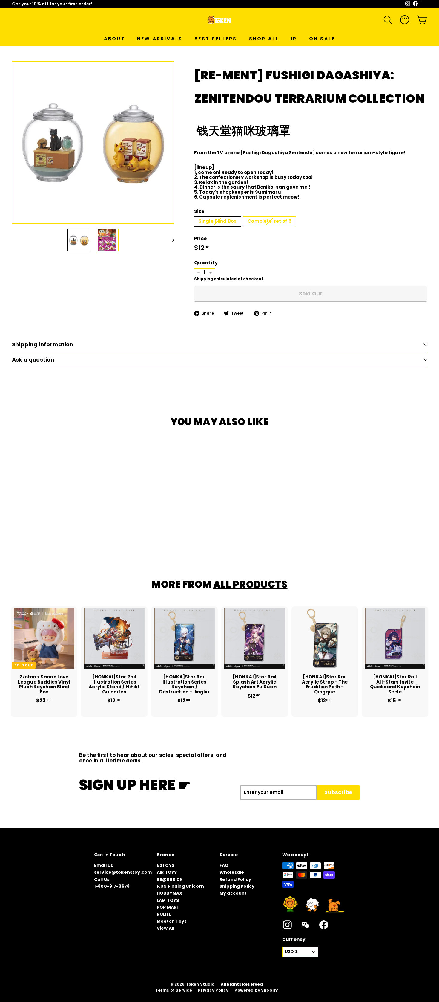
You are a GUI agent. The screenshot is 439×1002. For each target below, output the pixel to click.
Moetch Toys (172, 921)
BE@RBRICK (170, 879)
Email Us (103, 865)
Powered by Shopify (256, 990)
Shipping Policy (237, 886)
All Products (250, 584)
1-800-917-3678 (112, 886)
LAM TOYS (168, 900)
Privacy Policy (213, 990)
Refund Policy (235, 879)
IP (294, 38)
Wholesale (232, 872)
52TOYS (165, 865)
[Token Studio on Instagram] (287, 924)
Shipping (203, 278)
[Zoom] (93, 142)
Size (199, 211)
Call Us (101, 879)
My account (233, 893)
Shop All (264, 38)
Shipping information (42, 344)
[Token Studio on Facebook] (323, 924)
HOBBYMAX (169, 893)
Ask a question (33, 359)
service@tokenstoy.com (123, 872)
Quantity (206, 263)
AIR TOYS (167, 872)
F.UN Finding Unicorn (180, 886)
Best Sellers (215, 38)
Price (200, 238)
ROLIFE (164, 914)
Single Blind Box (217, 221)
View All (165, 928)
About (114, 38)
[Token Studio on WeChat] (305, 924)
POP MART (168, 907)
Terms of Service (173, 990)
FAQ (224, 865)
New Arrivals (159, 38)
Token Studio (200, 984)
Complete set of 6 (269, 221)
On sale (322, 38)
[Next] (170, 240)
